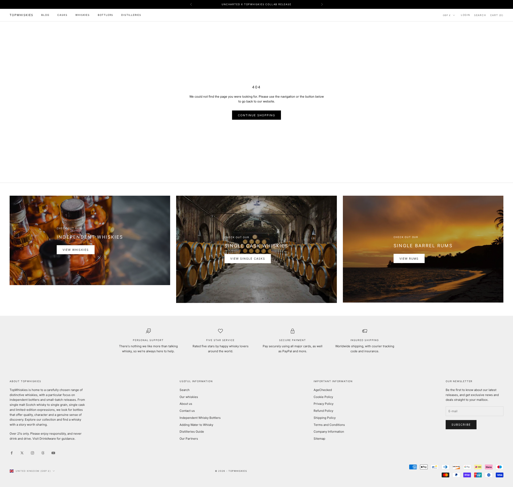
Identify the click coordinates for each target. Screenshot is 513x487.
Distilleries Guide (192, 431)
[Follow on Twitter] (22, 453)
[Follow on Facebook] (12, 453)
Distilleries (131, 14)
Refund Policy (323, 411)
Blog (45, 14)
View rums (409, 258)
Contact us (187, 411)
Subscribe (461, 424)
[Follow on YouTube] (53, 453)
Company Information (329, 431)
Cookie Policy (323, 397)
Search (185, 390)
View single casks (247, 258)
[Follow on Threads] (43, 453)
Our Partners (189, 438)
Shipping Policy (325, 418)
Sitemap (319, 438)
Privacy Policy (323, 404)
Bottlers (105, 14)
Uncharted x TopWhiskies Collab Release (256, 4)
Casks (62, 14)
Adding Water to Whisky (196, 425)
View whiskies (76, 249)
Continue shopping (256, 115)
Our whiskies (189, 397)
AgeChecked (323, 390)
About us (186, 404)
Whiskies (82, 14)
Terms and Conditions (329, 425)
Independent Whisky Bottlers (200, 418)
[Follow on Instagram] (32, 453)
